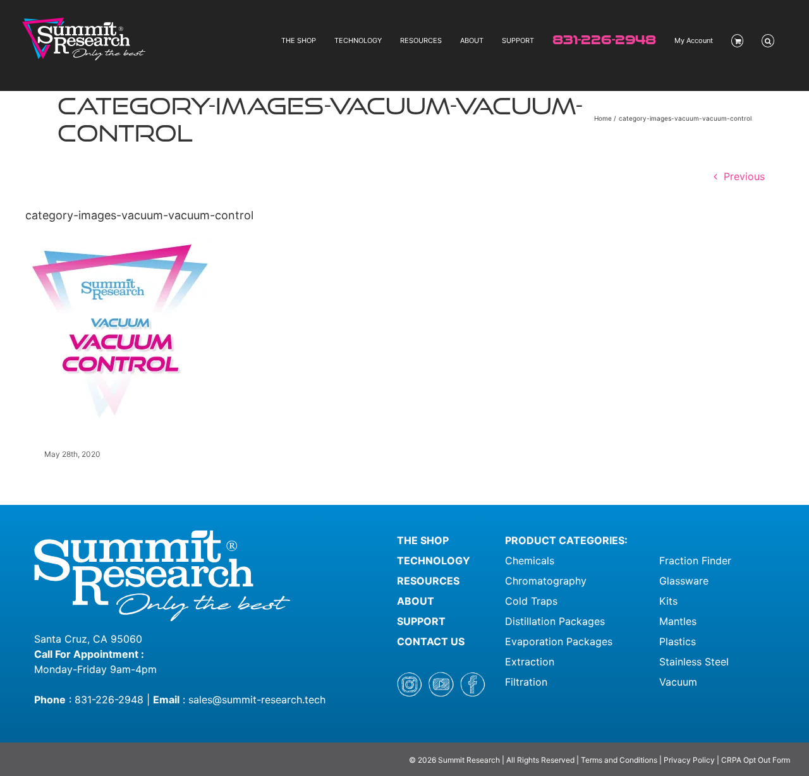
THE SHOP (423, 540)
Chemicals (529, 560)
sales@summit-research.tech (256, 699)
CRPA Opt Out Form (755, 760)
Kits (668, 601)
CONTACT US (431, 641)
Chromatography (546, 580)
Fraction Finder (695, 560)
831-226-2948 (109, 699)
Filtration (526, 682)
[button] (768, 41)
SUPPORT (421, 621)
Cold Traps (531, 601)
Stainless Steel (694, 661)
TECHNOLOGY (433, 560)
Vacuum (678, 682)
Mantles (677, 621)
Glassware (684, 580)
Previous (744, 176)
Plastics (677, 641)
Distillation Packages (555, 621)
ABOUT (415, 601)
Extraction (529, 661)
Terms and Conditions (620, 760)
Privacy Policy (689, 760)
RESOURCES (428, 580)
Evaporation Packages (558, 641)
